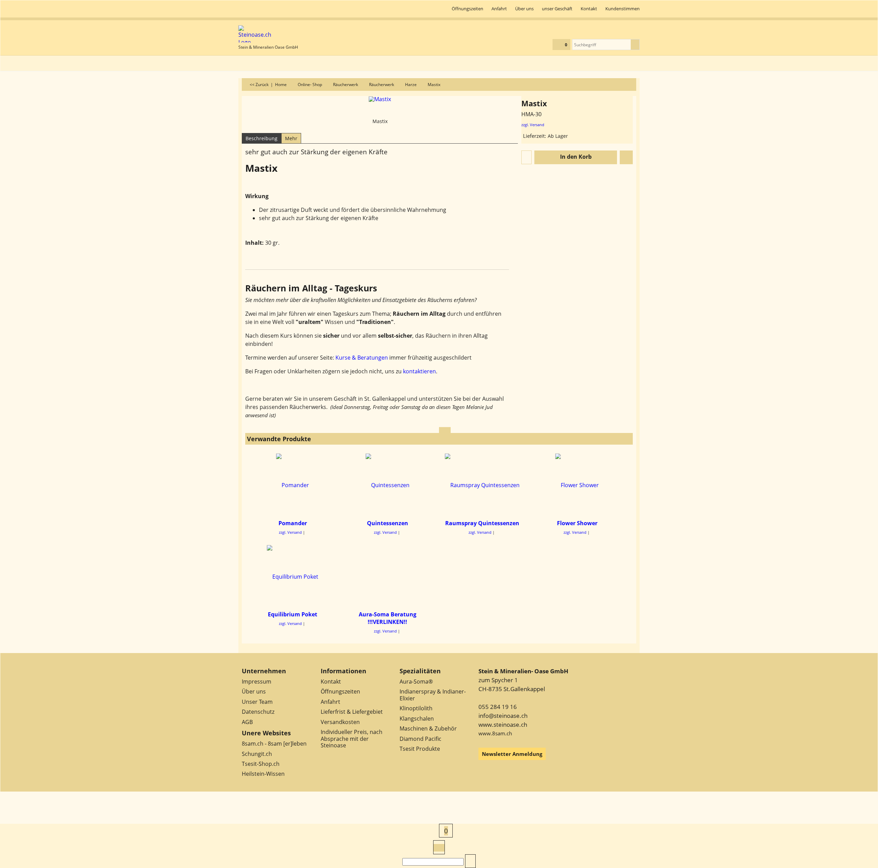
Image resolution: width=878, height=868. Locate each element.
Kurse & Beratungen (361, 357)
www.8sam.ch (495, 733)
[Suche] (635, 44)
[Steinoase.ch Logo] (268, 34)
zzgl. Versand (532, 124)
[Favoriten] (626, 157)
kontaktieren (419, 371)
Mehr (291, 138)
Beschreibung (261, 138)
